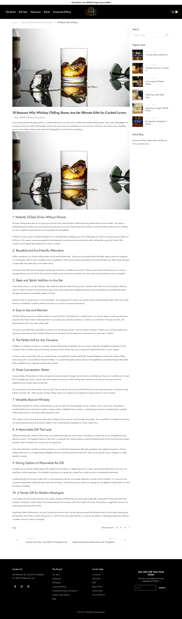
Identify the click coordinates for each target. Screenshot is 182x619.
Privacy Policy (97, 590)
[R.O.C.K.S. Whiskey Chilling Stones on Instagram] (21, 586)
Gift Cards (96, 578)
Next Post (101, 540)
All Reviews (56, 578)
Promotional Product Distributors (64, 590)
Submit (162, 588)
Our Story (56, 574)
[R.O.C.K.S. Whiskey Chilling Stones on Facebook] (15, 586)
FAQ (94, 582)
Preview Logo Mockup (61, 594)
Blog (54, 598)
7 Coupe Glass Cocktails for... (157, 54)
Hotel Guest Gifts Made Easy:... (155, 96)
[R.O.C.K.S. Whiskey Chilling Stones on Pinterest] (28, 586)
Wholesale (56, 582)
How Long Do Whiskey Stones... (155, 82)
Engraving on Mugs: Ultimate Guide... (157, 109)
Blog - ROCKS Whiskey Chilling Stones (37, 22)
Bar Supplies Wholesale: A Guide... (156, 122)
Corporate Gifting (59, 586)
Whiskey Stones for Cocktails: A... (157, 69)
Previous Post (48, 540)
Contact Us (96, 574)
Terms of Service (98, 594)
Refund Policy (97, 586)
